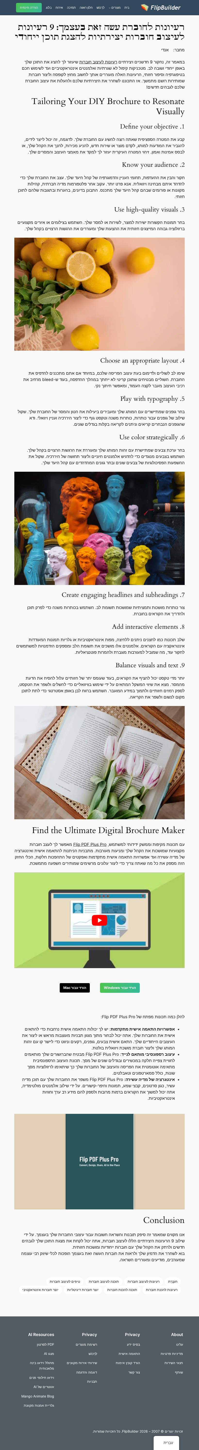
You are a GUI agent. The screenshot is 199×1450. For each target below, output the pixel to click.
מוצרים (116, 7)
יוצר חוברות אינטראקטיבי (40, 1290)
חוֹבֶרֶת (172, 1281)
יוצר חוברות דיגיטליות (83, 1290)
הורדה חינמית (29, 7)
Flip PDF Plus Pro (90, 844)
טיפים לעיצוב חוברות (65, 1281)
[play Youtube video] (99, 920)
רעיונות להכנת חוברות (161, 1290)
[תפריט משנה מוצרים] (110, 8)
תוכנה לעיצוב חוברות (104, 1281)
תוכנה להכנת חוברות (122, 1290)
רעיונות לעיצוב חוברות (98, 62)
